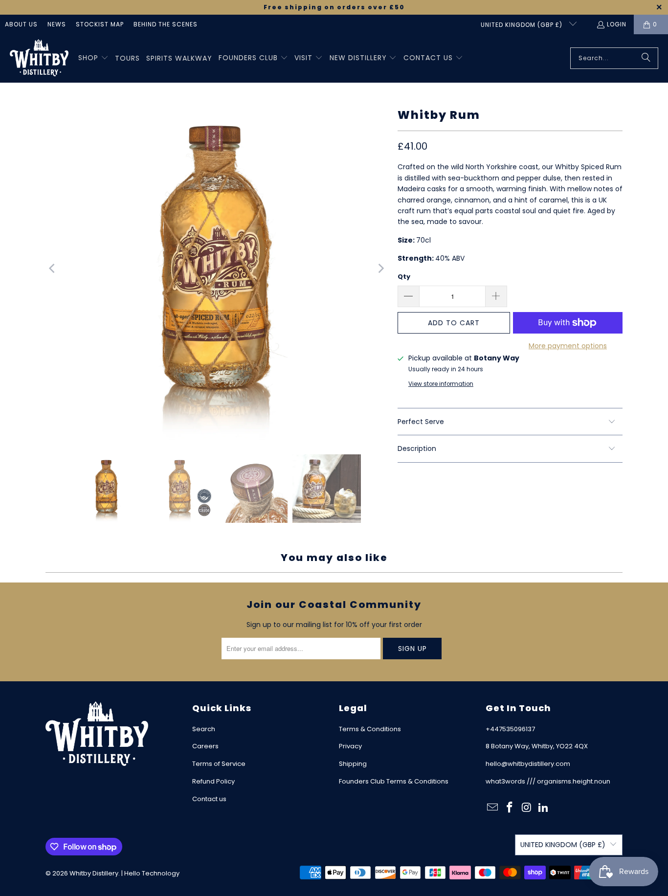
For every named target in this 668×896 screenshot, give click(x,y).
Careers (205, 746)
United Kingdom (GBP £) (522, 25)
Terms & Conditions (370, 729)
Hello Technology (151, 873)
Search (203, 729)
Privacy (350, 746)
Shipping (353, 763)
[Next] (380, 268)
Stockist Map (100, 24)
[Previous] (53, 268)
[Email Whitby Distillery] (493, 808)
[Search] (646, 58)
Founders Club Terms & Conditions (393, 781)
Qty (404, 276)
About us (21, 24)
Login (616, 24)
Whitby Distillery (93, 873)
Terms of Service (218, 763)
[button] (93, 58)
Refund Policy (213, 781)
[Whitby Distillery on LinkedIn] (543, 808)
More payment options (568, 346)
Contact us (209, 799)
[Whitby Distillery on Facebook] (510, 808)
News (56, 24)
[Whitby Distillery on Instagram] (526, 808)
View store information (440, 384)
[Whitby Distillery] (39, 58)
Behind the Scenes (166, 24)
